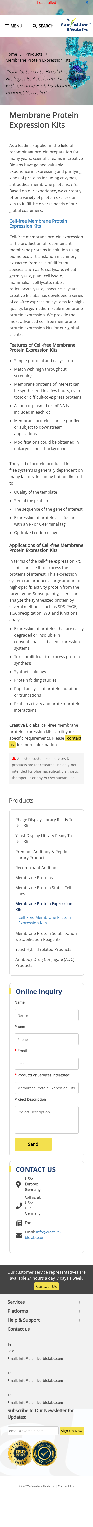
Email (21, 1050)
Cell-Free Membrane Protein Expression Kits (44, 920)
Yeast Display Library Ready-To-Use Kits (44, 838)
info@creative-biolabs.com (41, 1358)
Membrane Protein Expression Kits (38, 60)
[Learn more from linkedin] (47, 1498)
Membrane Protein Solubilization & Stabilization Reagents (46, 936)
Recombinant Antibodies (38, 867)
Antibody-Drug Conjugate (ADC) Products (44, 962)
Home (11, 54)
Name (20, 1002)
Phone (20, 1026)
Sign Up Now (71, 1430)
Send (33, 1144)
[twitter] (34, 1498)
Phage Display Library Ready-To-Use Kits (45, 822)
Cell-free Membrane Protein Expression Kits (38, 223)
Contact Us (46, 1286)
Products (34, 54)
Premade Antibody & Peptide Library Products (42, 854)
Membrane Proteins (34, 877)
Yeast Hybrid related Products (43, 949)
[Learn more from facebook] (21, 1498)
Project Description (30, 1099)
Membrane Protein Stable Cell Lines (43, 890)
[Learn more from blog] (72, 1498)
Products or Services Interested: (42, 1075)
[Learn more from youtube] (59, 1498)
